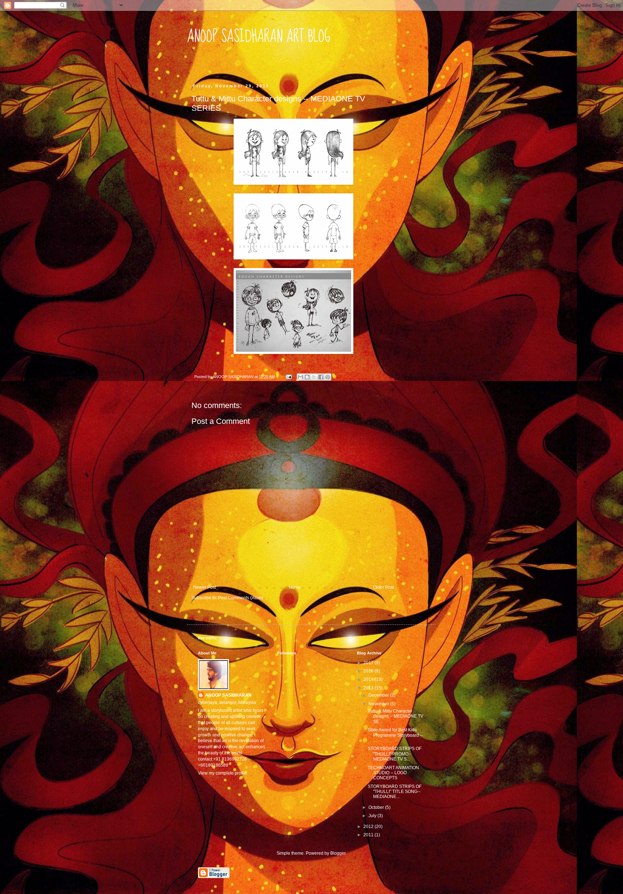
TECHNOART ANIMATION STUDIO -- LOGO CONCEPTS (393, 773)
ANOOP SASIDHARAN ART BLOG (259, 36)
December (379, 695)
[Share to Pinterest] (327, 377)
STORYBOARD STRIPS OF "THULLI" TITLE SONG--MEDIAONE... (394, 791)
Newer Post (204, 587)
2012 (369, 826)
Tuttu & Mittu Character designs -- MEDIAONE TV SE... (395, 716)
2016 (369, 671)
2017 (369, 662)
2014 (369, 679)
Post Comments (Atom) (240, 597)
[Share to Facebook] (320, 377)
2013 (369, 688)
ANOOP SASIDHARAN (228, 695)
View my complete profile (222, 773)
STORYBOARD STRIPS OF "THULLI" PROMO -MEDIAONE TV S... (394, 754)
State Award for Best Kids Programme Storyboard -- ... (395, 735)
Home (295, 587)
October (376, 807)
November (379, 703)
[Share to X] (314, 377)
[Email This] (300, 377)
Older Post (383, 587)
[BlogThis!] (307, 377)
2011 (369, 834)
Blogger (337, 853)
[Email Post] (288, 376)
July (372, 815)
